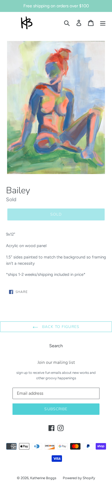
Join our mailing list (56, 362)
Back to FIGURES (60, 326)
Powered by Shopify (79, 478)
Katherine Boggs (43, 478)
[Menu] (103, 23)
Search (56, 345)
